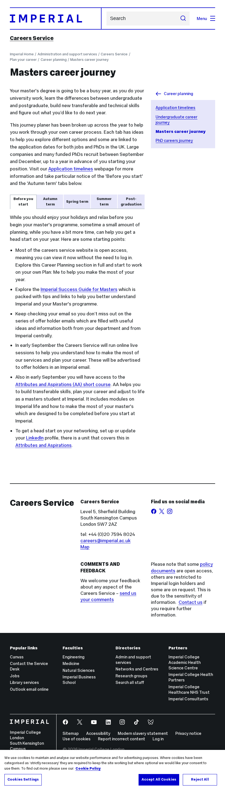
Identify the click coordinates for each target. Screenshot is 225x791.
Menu (202, 18)
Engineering (74, 656)
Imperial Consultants (188, 698)
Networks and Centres (137, 669)
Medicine (71, 663)
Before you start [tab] (23, 201)
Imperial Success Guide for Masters (79, 289)
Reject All (200, 779)
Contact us (191, 602)
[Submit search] (182, 18)
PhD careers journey (174, 140)
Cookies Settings (23, 779)
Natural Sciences (79, 670)
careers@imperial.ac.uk (105, 541)
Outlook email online (29, 689)
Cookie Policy (88, 768)
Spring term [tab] (77, 201)
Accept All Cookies (159, 779)
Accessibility (98, 733)
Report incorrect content (121, 738)
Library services (24, 682)
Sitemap (71, 733)
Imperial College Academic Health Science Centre (184, 662)
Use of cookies (77, 738)
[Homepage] (56, 18)
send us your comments (108, 596)
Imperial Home (22, 54)
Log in (158, 738)
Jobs (14, 675)
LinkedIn (35, 438)
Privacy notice (188, 733)
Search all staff (130, 682)
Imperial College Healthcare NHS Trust (189, 689)
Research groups (131, 675)
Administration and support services (67, 54)
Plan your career (23, 59)
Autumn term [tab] (50, 201)
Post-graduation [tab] (131, 201)
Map (84, 547)
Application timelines (175, 107)
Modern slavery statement (143, 733)
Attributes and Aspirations (43, 445)
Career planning (54, 59)
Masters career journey (89, 59)
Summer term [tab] (104, 201)
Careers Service (32, 38)
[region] (112, 770)
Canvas (17, 656)
